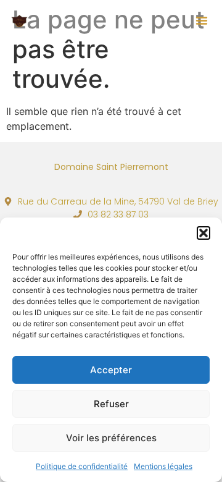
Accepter (111, 370)
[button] (203, 233)
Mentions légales (163, 466)
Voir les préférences (111, 438)
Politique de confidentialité (82, 466)
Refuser (111, 404)
